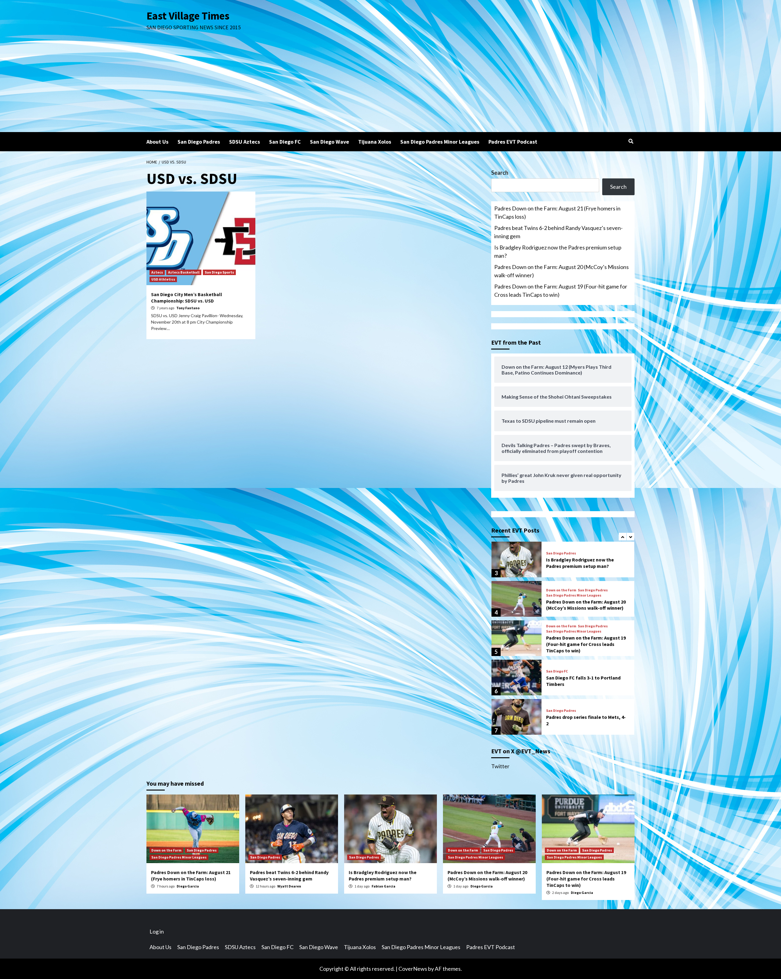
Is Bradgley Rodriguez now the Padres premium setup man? (557, 251)
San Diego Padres (199, 141)
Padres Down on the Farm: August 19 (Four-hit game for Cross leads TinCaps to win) (560, 290)
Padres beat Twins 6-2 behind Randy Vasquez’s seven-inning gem (558, 231)
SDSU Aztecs (244, 141)
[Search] (631, 141)
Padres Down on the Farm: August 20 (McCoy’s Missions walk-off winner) (561, 271)
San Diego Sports (219, 272)
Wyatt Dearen (289, 886)
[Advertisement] (390, 86)
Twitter (500, 766)
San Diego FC (285, 141)
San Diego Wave (329, 141)
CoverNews (412, 968)
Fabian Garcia (383, 886)
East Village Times (187, 16)
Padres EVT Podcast (512, 141)
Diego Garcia (188, 886)
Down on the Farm (561, 590)
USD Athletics (163, 279)
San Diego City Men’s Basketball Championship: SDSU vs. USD (186, 297)
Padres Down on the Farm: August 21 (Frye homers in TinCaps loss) (557, 212)
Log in (156, 931)
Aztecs (157, 272)
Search (499, 172)
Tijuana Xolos (374, 141)
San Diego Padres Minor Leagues (439, 141)
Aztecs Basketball (184, 272)
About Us (157, 141)
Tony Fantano (188, 308)
